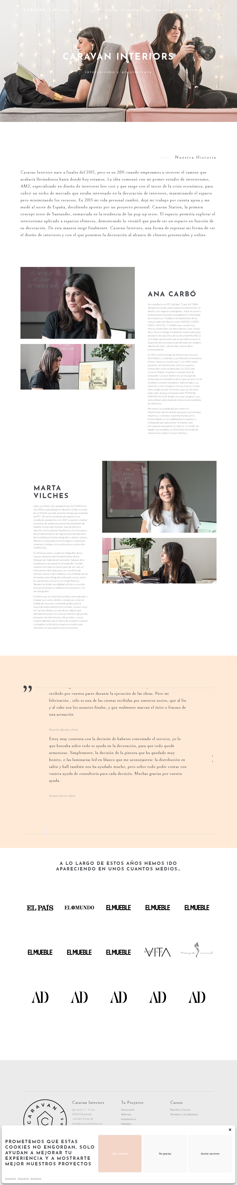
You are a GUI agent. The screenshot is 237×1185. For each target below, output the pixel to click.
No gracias (165, 1153)
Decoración (128, 1109)
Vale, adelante (120, 1153)
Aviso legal (10, 1178)
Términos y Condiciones (184, 1114)
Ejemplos (126, 1123)
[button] (230, 1129)
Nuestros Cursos (180, 1109)
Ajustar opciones (210, 1153)
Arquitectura (128, 1119)
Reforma (126, 1114)
